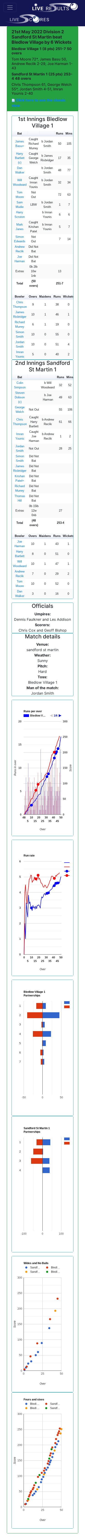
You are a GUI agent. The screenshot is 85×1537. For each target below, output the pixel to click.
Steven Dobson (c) (20, 397)
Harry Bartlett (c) (19, 158)
